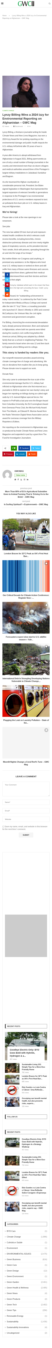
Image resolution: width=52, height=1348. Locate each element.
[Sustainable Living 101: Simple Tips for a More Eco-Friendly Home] (12, 1068)
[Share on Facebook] (7, 274)
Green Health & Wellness (27, 1288)
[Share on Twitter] (7, 279)
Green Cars (27, 1265)
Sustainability (27, 1322)
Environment (27, 1248)
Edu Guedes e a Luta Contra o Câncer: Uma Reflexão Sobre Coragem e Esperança (34, 1190)
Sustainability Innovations (27, 1327)
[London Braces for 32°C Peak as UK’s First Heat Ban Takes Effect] (26, 534)
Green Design (27, 1271)
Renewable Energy (27, 1316)
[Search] (49, 4)
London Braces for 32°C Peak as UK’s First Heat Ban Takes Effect (34, 1174)
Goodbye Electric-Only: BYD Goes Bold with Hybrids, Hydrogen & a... (24, 1053)
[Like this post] (14, 448)
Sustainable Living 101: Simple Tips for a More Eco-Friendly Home (33, 1067)
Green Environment (27, 1276)
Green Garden (27, 1282)
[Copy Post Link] (7, 299)
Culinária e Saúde (27, 1242)
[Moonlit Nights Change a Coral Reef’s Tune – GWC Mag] (26, 743)
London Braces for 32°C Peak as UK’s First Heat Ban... (34, 1077)
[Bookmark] (46, 522)
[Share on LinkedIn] (7, 289)
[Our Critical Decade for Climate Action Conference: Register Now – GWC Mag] (26, 576)
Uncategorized (27, 1333)
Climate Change (27, 1237)
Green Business (27, 1259)
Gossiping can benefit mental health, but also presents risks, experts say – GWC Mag (34, 1207)
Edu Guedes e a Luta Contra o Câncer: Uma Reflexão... (34, 1088)
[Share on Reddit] (7, 294)
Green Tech (27, 1305)
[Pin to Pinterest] (7, 284)
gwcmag (19, 471)
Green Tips (27, 1310)
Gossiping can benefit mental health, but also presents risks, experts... (34, 1100)
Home (4, 15)
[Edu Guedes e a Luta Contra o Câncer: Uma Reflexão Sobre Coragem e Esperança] (12, 1091)
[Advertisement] (26, 47)
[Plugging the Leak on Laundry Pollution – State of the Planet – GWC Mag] (26, 701)
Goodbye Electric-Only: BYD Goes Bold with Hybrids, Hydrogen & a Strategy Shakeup (34, 1143)
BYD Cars (27, 1231)
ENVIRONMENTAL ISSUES (27, 1254)
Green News (27, 1293)
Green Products (27, 1299)
